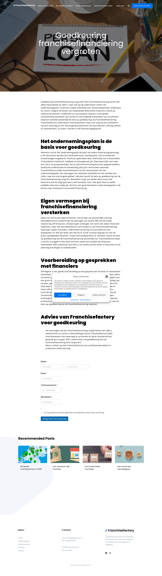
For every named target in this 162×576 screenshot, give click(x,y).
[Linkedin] (106, 553)
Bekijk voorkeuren (99, 295)
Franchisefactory (103, 6)
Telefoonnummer (49, 385)
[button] (107, 276)
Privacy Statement (85, 299)
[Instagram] (110, 553)
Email (44, 373)
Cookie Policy (74, 299)
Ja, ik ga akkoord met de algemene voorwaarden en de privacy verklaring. (74, 412)
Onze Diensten (45, 6)
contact (56, 345)
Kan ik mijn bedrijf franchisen (92, 467)
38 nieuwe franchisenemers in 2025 (31, 467)
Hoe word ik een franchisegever (124, 467)
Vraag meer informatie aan (54, 418)
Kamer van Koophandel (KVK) (75, 110)
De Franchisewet (64, 6)
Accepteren (63, 295)
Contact (120, 6)
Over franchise (83, 6)
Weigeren (81, 295)
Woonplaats (47, 397)
